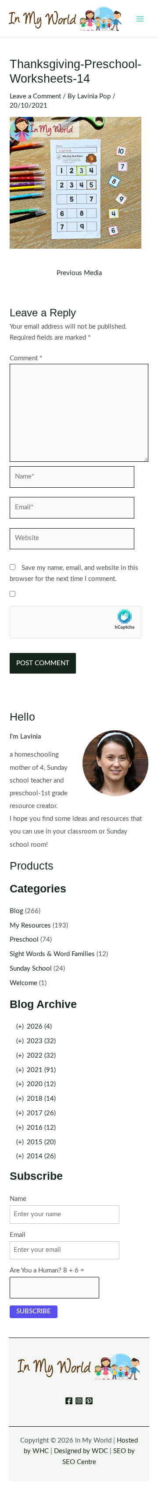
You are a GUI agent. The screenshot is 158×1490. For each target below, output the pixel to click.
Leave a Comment (35, 96)
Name (18, 1199)
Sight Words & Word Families (52, 954)
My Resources (30, 925)
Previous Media (79, 273)
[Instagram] (79, 1401)
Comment (26, 358)
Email (17, 1235)
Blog (16, 911)
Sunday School (31, 968)
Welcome (23, 983)
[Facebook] (69, 1401)
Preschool (24, 939)
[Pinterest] (89, 1401)
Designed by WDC (81, 1451)
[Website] (72, 540)
